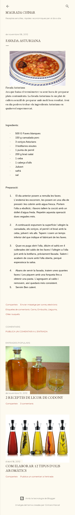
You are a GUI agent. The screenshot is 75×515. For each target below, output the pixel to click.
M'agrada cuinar (20, 12)
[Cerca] (67, 5)
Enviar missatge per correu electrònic (38, 304)
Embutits (42, 309)
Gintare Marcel (52, 505)
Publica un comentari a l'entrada (27, 331)
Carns (33, 309)
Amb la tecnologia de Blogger (40, 498)
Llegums (52, 309)
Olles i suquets (13, 314)
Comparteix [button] (12, 304)
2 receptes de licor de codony (34, 397)
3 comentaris (26, 403)
